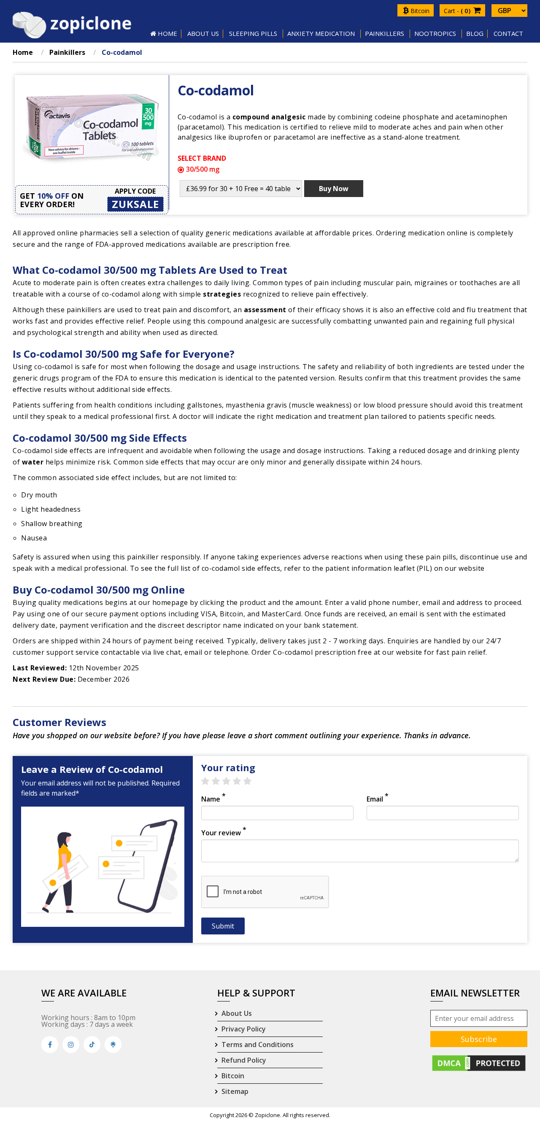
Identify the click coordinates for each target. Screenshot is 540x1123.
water (33, 462)
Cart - (458, 11)
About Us (236, 1013)
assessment (265, 309)
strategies (222, 294)
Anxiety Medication (321, 33)
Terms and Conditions (257, 1044)
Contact (508, 33)
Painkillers (384, 33)
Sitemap (234, 1091)
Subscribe (479, 1039)
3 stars (230, 781)
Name (213, 799)
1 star (209, 781)
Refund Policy (243, 1060)
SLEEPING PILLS (253, 33)
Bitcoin (419, 11)
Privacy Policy (243, 1029)
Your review (223, 832)
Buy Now (333, 188)
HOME (166, 33)
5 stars (251, 781)
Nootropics (435, 33)
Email (378, 799)
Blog (474, 33)
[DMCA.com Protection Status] (478, 1062)
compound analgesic (269, 116)
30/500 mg (202, 169)
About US (203, 33)
